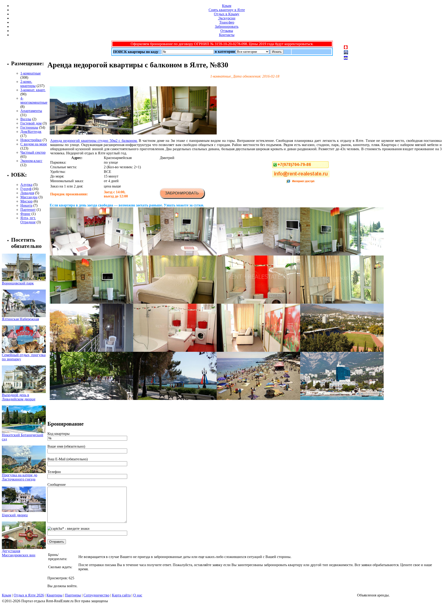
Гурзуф (25, 189)
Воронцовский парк (18, 283)
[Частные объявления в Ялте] (91, 133)
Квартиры (54, 595)
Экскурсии (226, 18)
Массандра (28, 197)
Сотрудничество (96, 595)
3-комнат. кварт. (33, 90)
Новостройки (31, 140)
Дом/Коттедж (30, 132)
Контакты (226, 35)
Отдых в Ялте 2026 (29, 595)
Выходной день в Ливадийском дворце (18, 397)
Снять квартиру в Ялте (227, 10)
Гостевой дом (31, 123)
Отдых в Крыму (226, 14)
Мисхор (26, 201)
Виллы (25, 119)
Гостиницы (29, 127)
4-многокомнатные (33, 100)
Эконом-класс (31, 161)
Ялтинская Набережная (20, 319)
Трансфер (226, 22)
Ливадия (27, 193)
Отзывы (226, 31)
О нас (137, 595)
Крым (226, 6)
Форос (25, 214)
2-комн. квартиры (28, 84)
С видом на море (33, 144)
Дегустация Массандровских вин (18, 553)
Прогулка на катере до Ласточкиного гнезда (19, 477)
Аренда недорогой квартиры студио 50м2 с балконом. (94, 141)
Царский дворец (15, 515)
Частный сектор (33, 152)
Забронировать (226, 26)
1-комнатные (30, 73)
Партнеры (73, 595)
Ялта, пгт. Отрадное (28, 220)
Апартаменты (31, 111)
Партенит (28, 210)
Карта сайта (121, 595)
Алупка (26, 185)
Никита (26, 205)
